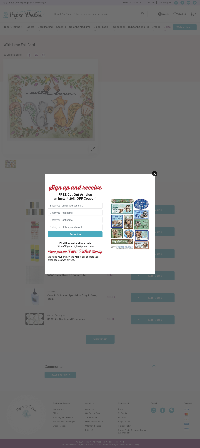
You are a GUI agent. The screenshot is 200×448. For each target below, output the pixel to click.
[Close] (154, 173)
